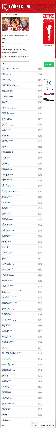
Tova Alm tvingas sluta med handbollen (6, 207)
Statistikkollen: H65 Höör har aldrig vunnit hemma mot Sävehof (9, 374)
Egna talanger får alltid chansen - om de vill (7, 173)
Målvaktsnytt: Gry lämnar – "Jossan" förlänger (7, 103)
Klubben (6, 2)
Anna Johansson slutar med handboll (6, 307)
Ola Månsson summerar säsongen (6, 97)
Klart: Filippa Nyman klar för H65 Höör (6, 314)
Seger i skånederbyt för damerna (6, 281)
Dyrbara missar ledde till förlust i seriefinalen (7, 252)
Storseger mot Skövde (4, 318)
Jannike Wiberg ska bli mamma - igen (6, 336)
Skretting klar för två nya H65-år (5, 251)
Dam (9, 2)
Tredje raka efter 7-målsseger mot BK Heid (7, 279)
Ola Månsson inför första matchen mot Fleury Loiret (8, 265)
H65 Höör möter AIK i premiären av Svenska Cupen (8, 209)
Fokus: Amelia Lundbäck (5, 287)
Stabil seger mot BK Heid (5, 134)
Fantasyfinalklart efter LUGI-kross (6, 292)
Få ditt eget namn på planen (5, 297)
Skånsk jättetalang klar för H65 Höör (6, 342)
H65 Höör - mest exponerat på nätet (6, 363)
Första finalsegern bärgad (5, 218)
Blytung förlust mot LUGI (5, 197)
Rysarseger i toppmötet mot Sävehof (6, 387)
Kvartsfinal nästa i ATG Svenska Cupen (6, 153)
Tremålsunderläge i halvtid (5, 386)
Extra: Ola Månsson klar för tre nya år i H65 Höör (7, 212)
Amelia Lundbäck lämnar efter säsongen (7, 179)
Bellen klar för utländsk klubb (5, 135)
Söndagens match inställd (5, 270)
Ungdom (15, 2)
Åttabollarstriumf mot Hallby (5, 147)
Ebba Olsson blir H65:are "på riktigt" (6, 64)
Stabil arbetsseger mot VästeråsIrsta (6, 198)
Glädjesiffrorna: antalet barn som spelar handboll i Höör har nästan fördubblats (11, 352)
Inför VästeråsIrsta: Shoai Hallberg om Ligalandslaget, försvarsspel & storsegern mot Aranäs (13, 86)
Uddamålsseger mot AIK (5, 208)
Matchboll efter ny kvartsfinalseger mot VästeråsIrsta (8, 230)
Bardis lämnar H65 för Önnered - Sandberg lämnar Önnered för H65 (10, 353)
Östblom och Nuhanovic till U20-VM (6, 164)
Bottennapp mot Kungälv (5, 101)
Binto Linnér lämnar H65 (4, 95)
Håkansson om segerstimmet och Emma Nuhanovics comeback (10, 68)
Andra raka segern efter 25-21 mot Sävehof (7, 280)
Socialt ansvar (20, 2)
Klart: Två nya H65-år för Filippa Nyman (6, 181)
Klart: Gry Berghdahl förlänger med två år (7, 380)
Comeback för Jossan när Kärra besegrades (7, 91)
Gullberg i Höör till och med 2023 (6, 257)
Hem (2, 2)
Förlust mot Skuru (4, 124)
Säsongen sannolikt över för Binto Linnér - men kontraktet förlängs (10, 191)
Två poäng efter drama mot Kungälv (6, 74)
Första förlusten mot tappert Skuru (6, 263)
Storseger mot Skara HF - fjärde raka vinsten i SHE (8, 156)
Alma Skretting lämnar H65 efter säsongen (7, 114)
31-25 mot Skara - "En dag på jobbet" (6, 324)
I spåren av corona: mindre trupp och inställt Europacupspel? (9, 302)
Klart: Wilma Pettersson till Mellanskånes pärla (7, 140)
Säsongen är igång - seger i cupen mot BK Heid (7, 96)
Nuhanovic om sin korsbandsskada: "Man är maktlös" (8, 84)
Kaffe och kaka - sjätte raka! (5, 393)
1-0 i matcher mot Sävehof (5, 346)
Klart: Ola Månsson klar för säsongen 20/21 (7, 326)
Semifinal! (3, 413)
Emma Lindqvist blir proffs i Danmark (6, 248)
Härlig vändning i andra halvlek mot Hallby (7, 119)
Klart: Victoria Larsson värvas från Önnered (7, 369)
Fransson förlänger (4, 382)
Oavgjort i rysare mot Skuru (5, 315)
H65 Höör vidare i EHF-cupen (5, 404)
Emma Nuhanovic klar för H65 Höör (6, 213)
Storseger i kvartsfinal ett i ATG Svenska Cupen (7, 151)
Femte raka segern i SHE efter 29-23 (6, 274)
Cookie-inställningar (3, 425)
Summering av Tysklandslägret (5, 337)
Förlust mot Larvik (4, 419)
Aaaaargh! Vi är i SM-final (5, 223)
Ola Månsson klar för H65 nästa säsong (7, 420)
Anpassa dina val (34, 425)
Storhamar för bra (4, 117)
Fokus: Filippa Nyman (4, 286)
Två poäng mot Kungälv (4, 242)
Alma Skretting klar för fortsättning (6, 168)
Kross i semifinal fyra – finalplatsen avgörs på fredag (8, 224)
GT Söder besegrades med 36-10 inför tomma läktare (8, 309)
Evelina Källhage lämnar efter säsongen (6, 241)
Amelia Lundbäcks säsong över (6, 220)
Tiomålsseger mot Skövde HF (5, 67)
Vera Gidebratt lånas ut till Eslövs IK (6, 157)
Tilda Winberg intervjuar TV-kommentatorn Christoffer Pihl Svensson (10, 108)
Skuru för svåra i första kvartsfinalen (6, 201)
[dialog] (43, 423)
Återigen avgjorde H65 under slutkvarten (7, 235)
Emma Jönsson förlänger (5, 141)
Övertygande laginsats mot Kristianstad (6, 237)
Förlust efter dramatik (4, 170)
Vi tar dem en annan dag (5, 146)
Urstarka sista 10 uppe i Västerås (6, 348)
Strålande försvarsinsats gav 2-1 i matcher (7, 169)
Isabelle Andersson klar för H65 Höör (6, 358)
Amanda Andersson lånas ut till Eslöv (6, 402)
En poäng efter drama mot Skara (6, 79)
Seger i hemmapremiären (5, 69)
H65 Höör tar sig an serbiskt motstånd (6, 214)
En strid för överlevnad (4, 298)
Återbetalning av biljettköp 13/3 (5, 308)
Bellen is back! (3, 73)
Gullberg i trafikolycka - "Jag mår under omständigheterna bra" (9, 354)
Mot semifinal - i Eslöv (4, 347)
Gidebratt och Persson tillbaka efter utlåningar (7, 142)
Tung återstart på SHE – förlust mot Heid (7, 196)
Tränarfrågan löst (4, 75)
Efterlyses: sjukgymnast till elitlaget (6, 162)
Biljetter (30, 2)
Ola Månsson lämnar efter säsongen (6, 78)
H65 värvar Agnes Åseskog (5, 106)
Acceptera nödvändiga (44, 425)
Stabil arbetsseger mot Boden (5, 331)
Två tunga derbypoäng (4, 415)
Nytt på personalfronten (5, 163)
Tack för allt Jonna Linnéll (5, 376)
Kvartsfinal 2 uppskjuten (5, 231)
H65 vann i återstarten (4, 258)
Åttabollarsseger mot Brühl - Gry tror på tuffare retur (8, 335)
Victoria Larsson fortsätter (5, 240)
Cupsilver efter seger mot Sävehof (6, 136)
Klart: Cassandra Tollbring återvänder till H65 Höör (8, 185)
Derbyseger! (3, 102)
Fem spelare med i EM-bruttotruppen (6, 392)
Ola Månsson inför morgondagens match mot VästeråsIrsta (9, 320)
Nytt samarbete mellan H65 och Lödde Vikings (7, 174)
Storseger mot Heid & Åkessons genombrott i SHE (8, 403)
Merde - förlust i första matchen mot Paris (7, 80)
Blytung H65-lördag (4, 145)
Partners (25, 2)
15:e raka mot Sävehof (4, 371)
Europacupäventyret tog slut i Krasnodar (7, 330)
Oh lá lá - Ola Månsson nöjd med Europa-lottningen (8, 275)
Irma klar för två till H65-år (5, 247)
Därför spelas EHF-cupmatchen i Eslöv (6, 391)
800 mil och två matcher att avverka (6, 397)
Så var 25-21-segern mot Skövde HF (6, 118)
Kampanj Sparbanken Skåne (5, 276)
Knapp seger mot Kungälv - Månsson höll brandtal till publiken (9, 385)
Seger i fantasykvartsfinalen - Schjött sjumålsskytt (8, 304)
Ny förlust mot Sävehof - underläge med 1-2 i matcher (8, 125)
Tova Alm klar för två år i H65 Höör (6, 313)
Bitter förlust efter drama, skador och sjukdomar (8, 219)
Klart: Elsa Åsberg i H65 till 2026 (5, 107)
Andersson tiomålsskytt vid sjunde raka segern (7, 268)
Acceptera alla (51, 425)
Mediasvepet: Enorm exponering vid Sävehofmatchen (8, 370)
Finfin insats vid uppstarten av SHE (6, 325)
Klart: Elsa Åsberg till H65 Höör (5, 175)
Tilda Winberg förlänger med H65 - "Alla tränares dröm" (8, 364)
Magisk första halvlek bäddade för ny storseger (8, 332)
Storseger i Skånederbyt (5, 381)
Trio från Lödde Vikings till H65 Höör (10, 14)
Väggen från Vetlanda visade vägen (6, 190)
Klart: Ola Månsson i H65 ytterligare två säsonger (8, 113)
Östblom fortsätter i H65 (5, 112)
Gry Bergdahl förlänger (4, 184)
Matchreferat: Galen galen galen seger (6, 225)
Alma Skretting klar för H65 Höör (6, 409)
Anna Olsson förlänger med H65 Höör (6, 421)
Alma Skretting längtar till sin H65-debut (7, 359)
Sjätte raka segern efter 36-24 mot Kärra (7, 186)
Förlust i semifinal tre (4, 410)
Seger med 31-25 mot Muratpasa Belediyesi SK (7, 398)
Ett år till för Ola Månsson (5, 259)
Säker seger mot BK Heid (5, 158)
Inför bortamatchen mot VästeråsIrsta (6, 269)
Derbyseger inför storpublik (5, 375)
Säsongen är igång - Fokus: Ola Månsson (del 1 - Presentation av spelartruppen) (12, 290)
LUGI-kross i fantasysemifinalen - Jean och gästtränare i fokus (9, 296)
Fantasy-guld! (3, 291)
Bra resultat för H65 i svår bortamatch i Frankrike (8, 264)
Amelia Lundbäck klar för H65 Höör (6, 303)
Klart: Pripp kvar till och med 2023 (6, 253)
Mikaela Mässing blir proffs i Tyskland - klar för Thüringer (9, 357)
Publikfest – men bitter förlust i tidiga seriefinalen (8, 152)
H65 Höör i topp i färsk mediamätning (6, 408)
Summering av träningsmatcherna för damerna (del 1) (8, 285)
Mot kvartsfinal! (3, 203)
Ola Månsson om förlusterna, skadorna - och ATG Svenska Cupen (10, 85)
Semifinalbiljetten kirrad (4, 229)
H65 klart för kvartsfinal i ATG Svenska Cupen (7, 90)
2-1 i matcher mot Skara (4, 130)
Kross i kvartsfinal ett (4, 414)
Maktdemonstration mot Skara (5, 236)
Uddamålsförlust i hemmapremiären (6, 202)
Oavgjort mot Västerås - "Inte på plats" (6, 319)
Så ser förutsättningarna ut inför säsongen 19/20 (8, 341)
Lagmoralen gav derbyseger (5, 192)
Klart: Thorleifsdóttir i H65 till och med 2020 (7, 365)
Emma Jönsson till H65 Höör (5, 246)
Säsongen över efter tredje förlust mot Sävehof (7, 343)
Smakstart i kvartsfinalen (5, 131)
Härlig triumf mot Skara (4, 123)
